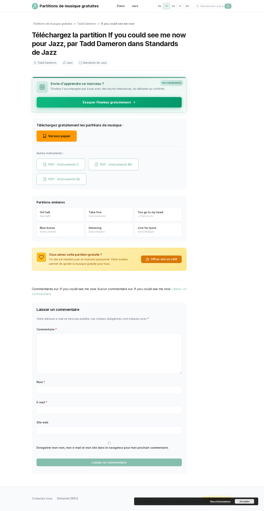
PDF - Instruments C (63, 164)
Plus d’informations (220, 501)
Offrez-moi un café (164, 259)
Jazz (135, 6)
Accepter (244, 501)
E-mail (42, 402)
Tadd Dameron (86, 23)
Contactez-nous (42, 498)
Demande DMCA (67, 498)
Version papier (59, 136)
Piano (121, 6)
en (159, 6)
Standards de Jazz (95, 62)
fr (166, 6)
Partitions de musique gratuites (52, 23)
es (173, 6)
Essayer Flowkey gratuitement (107, 102)
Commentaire (47, 329)
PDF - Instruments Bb (116, 164)
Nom (41, 382)
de (187, 6)
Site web (42, 422)
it (180, 6)
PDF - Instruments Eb (64, 179)
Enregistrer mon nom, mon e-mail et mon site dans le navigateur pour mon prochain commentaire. (103, 447)
